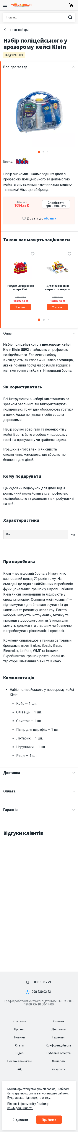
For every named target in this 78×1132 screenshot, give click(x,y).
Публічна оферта (59, 1053)
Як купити (58, 1069)
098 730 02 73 (41, 991)
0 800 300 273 (41, 982)
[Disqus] (39, 894)
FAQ (19, 1069)
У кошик (21, 307)
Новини (19, 1037)
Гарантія (10, 810)
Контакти (19, 1021)
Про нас (19, 1029)
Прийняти (49, 1120)
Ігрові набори (19, 29)
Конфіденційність (58, 1045)
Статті (19, 1045)
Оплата (9, 791)
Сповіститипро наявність (56, 204)
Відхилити (20, 1120)
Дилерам (58, 1061)
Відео (20, 1053)
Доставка (11, 773)
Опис (7, 333)
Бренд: (8, 161)
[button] (39, 152)
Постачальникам (19, 1061)
